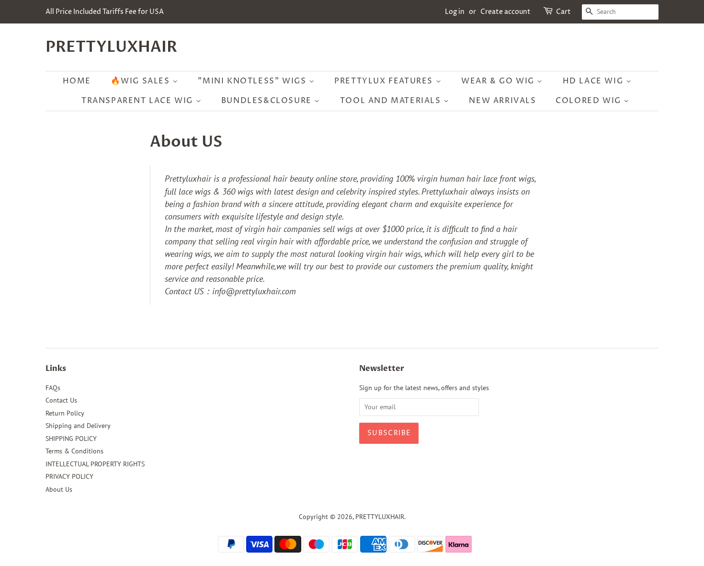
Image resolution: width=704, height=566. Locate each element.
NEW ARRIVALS (502, 100)
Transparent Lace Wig (138, 100)
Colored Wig (590, 100)
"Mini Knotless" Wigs (253, 81)
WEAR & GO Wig (499, 81)
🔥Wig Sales (142, 81)
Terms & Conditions (74, 451)
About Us (58, 489)
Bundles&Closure (268, 100)
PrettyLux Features (384, 81)
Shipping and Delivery (78, 425)
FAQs (52, 387)
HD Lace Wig (594, 81)
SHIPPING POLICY (71, 438)
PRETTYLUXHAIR (111, 47)
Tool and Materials (391, 100)
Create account (505, 11)
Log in (455, 11)
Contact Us (61, 400)
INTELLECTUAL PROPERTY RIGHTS (95, 464)
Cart (563, 11)
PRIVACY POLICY (69, 476)
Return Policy (64, 413)
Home (77, 81)
